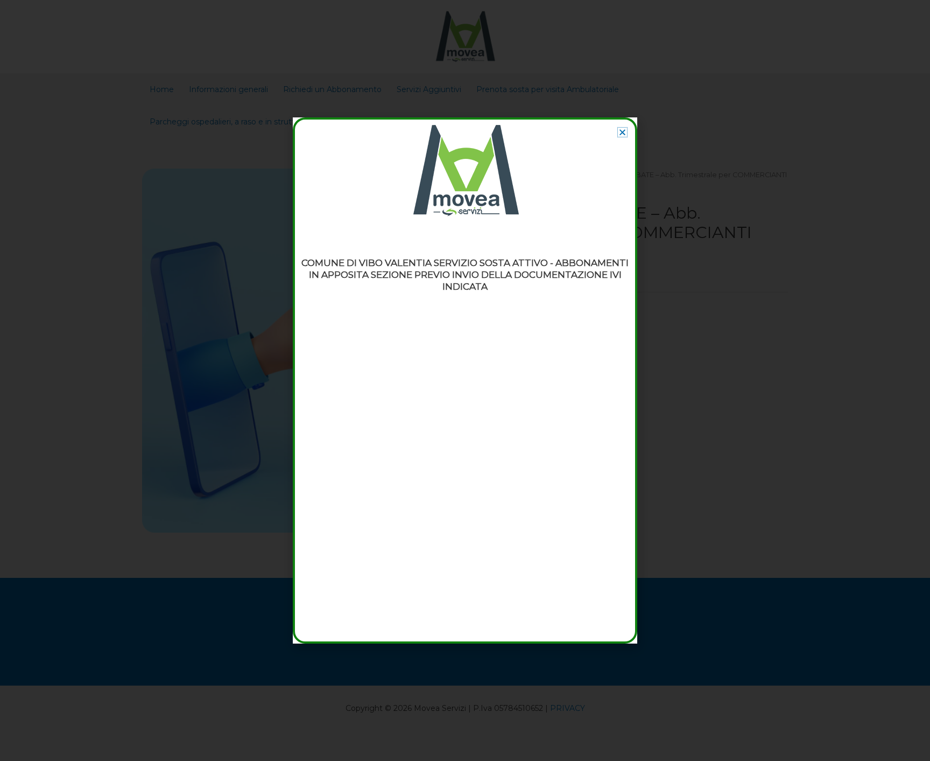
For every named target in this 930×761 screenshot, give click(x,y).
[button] (622, 132)
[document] (465, 380)
